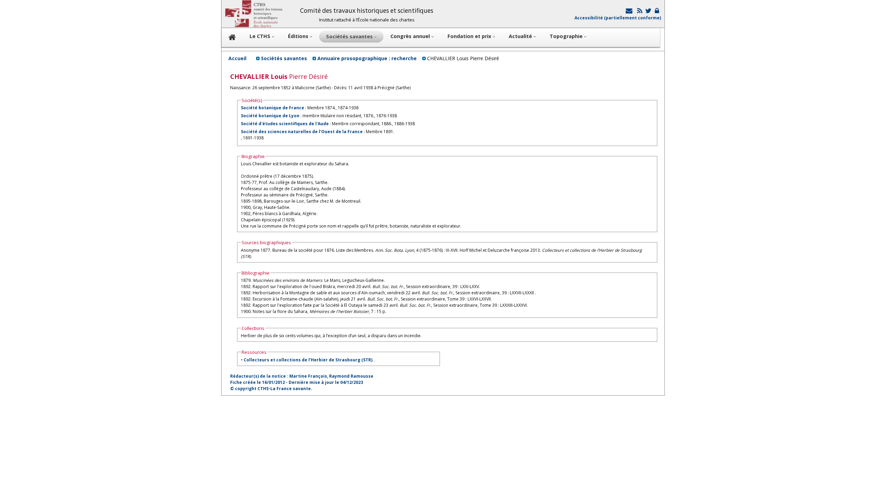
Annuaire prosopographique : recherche (367, 58)
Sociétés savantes (284, 58)
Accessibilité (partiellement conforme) (618, 18)
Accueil (237, 58)
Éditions (299, 36)
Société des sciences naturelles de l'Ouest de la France (302, 132)
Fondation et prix (469, 36)
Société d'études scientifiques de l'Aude (285, 124)
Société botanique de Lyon (270, 116)
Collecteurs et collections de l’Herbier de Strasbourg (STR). (309, 360)
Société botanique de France (272, 108)
